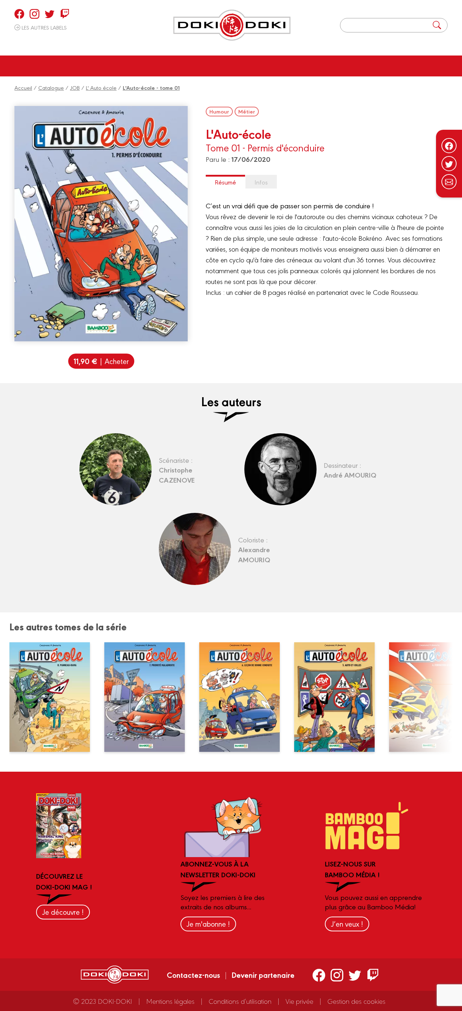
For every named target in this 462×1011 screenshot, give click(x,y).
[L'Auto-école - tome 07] (149, 697)
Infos (261, 182)
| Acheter (101, 361)
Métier (246, 111)
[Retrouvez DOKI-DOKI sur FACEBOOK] (19, 13)
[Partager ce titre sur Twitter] (449, 164)
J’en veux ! (347, 923)
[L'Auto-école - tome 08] (54, 697)
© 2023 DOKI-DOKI (102, 1001)
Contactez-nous (193, 974)
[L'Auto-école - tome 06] (244, 697)
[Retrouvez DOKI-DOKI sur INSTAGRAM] (34, 13)
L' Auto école (101, 87)
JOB (75, 87)
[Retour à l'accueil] (232, 25)
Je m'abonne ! (208, 923)
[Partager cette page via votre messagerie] (449, 182)
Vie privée (299, 1001)
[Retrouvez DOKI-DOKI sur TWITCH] (65, 13)
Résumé (225, 182)
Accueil (23, 87)
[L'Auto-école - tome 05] (339, 697)
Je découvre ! (63, 912)
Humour (219, 111)
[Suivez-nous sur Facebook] (449, 146)
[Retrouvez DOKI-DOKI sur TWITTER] (50, 13)
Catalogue (51, 87)
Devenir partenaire (263, 974)
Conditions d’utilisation (240, 1001)
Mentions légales (170, 1001)
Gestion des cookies (356, 1001)
